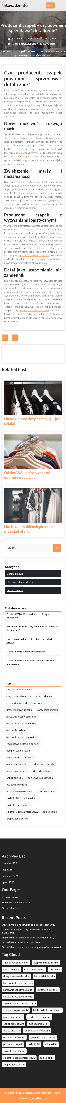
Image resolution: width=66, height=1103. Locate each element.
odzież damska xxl (41, 770)
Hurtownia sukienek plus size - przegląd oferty (28, 937)
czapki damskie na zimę (18, 696)
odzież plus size (14, 777)
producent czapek (46, 791)
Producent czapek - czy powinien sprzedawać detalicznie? (27, 931)
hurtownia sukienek (16, 730)
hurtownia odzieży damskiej (34, 255)
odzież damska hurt (16, 770)
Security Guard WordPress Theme (42, 1092)
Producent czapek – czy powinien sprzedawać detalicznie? (32, 628)
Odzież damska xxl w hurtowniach (25, 651)
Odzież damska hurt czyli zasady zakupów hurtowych (30, 662)
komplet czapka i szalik (18, 750)
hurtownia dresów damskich (21, 716)
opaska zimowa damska (34, 310)
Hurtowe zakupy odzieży (43, 43)
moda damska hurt (16, 764)
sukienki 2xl (12, 798)
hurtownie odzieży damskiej (21, 736)
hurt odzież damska (47, 709)
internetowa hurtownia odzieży (22, 743)
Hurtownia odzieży (29, 38)
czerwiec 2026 (10, 863)
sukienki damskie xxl (17, 804)
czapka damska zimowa (19, 689)
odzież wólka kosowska (40, 777)
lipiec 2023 (8, 882)
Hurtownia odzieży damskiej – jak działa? (32, 421)
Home (6, 51)
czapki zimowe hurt (16, 702)
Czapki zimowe (21, 43)
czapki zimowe (31, 156)
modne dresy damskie (42, 764)
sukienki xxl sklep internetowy (22, 811)
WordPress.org (40, 1098)
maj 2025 (7, 869)
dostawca (37, 702)
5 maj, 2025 (50, 38)
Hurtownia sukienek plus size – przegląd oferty (30, 529)
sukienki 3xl (30, 798)
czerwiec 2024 (10, 875)
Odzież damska (15, 590)
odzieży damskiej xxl (17, 784)
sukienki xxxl (50, 811)
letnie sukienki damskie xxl (20, 757)
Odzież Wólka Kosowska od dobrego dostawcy (27, 475)
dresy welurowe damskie (19, 709)
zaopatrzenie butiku (17, 818)
